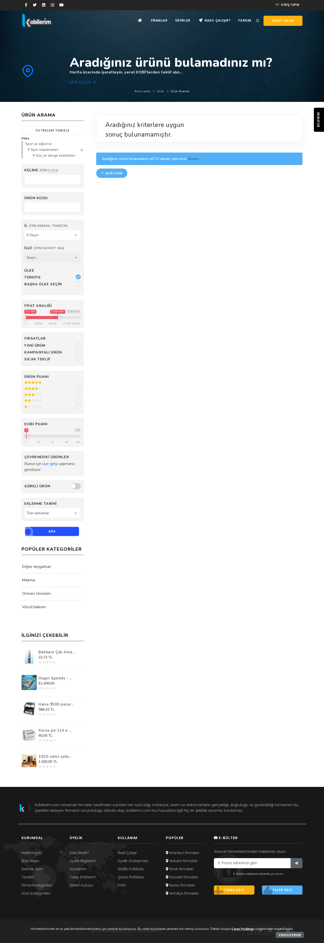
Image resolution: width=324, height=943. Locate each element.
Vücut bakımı (34, 607)
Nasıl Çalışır (127, 852)
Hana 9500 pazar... (56, 704)
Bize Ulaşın (30, 860)
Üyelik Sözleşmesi (133, 860)
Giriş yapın (289, 5)
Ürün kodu (36, 198)
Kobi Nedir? (79, 852)
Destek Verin (33, 869)
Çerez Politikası (131, 877)
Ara (52, 531)
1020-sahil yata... (54, 756)
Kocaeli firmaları (183, 877)
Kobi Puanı (36, 424)
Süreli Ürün (37, 486)
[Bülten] (296, 863)
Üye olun (81, 82)
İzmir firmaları (181, 869)
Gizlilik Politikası (131, 869)
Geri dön (113, 173)
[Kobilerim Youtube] (61, 5)
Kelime (41, 170)
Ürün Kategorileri (36, 893)
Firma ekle (234, 890)
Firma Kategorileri (37, 885)
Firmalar (159, 20)
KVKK (122, 885)
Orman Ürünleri (36, 593)
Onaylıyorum (289, 935)
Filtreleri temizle (53, 130)
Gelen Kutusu (81, 885)
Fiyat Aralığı (38, 305)
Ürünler (182, 20)
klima (52, 170)
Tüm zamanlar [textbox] (38, 513)
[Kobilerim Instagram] (52, 5)
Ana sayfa (142, 91)
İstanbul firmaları (184, 852)
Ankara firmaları (183, 860)
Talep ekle (282, 890)
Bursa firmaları (182, 885)
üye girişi (50, 464)
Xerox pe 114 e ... (54, 730)
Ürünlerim (78, 869)
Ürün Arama (180, 91)
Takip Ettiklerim (83, 877)
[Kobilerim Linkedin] (43, 5)
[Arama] (257, 20)
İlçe (44, 248)
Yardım (244, 20)
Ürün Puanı (36, 376)
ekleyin (193, 158)
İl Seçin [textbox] (32, 235)
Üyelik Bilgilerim (83, 860)
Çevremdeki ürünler (46, 457)
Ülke (29, 270)
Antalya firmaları (184, 893)
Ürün (160, 91)
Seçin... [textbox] (32, 257)
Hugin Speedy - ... (55, 678)
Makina (28, 580)
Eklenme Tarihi (40, 503)
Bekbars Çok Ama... (56, 652)
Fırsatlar (35, 338)
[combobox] (52, 235)
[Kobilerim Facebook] (26, 5)
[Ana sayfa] (140, 20)
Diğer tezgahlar (36, 566)
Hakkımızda (31, 852)
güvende (276, 874)
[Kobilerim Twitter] (34, 5)
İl (46, 225)
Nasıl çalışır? (217, 20)
